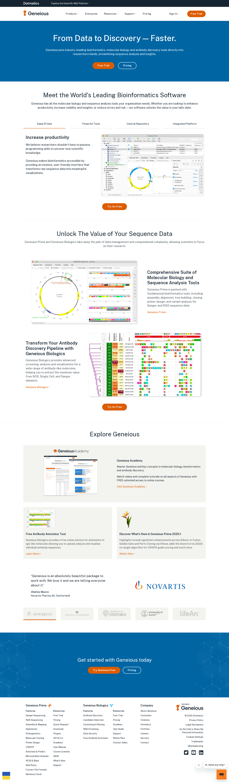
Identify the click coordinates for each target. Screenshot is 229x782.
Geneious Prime (156, 312)
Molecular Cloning (35, 738)
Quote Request (61, 724)
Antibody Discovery (93, 715)
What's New (59, 760)
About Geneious (149, 711)
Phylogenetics (33, 733)
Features (30, 711)
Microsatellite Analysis (37, 756)
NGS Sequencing (34, 720)
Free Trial (196, 13)
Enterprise (91, 13)
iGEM (56, 756)
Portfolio (145, 729)
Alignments (31, 729)
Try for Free (114, 206)
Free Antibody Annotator (95, 738)
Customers (146, 715)
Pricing (147, 13)
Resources (59, 711)
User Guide (118, 729)
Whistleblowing (195, 746)
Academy (58, 742)
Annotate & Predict (35, 751)
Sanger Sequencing (35, 715)
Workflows (31, 765)
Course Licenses (61, 751)
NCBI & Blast (32, 760)
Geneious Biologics (37, 387)
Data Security (90, 733)
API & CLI (58, 738)
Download (58, 729)
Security (145, 738)
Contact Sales (120, 742)
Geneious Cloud (33, 774)
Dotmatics (146, 724)
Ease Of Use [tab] (44, 123)
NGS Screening (91, 729)
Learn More (32, 553)
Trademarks (197, 741)
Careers (144, 733)
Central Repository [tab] (138, 123)
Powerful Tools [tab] (91, 123)
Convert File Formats (36, 769)
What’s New (126, 553)
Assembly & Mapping (36, 724)
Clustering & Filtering (94, 724)
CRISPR (30, 747)
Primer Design (33, 742)
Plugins (57, 733)
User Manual (59, 747)
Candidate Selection (93, 720)
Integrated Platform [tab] (185, 123)
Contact (145, 742)
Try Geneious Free (104, 670)
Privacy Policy (196, 720)
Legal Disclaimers (194, 724)
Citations (145, 720)
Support (57, 765)
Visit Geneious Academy (131, 486)
